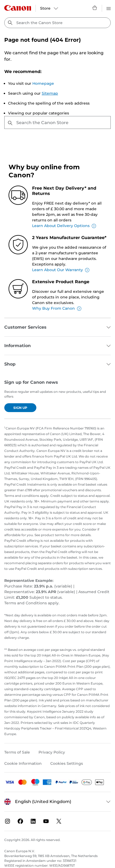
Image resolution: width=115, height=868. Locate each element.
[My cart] (94, 7)
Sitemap (50, 93)
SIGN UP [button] (20, 408)
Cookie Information (23, 763)
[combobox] (57, 22)
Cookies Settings (66, 763)
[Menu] (108, 7)
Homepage (43, 83)
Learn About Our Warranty (57, 269)
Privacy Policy (52, 752)
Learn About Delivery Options (61, 225)
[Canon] (17, 8)
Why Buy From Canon (53, 308)
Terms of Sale (17, 752)
